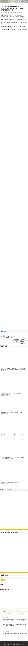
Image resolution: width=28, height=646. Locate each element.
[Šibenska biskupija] (14, 1)
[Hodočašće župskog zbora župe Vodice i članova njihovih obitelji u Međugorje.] (1, 633)
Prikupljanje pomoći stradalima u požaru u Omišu (11, 412)
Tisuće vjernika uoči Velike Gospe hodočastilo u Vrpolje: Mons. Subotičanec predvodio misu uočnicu (13, 481)
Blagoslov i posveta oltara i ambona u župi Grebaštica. (12, 434)
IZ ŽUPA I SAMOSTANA (18, 12)
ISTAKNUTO (12, 12)
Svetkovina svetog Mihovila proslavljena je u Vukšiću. (8, 336)
